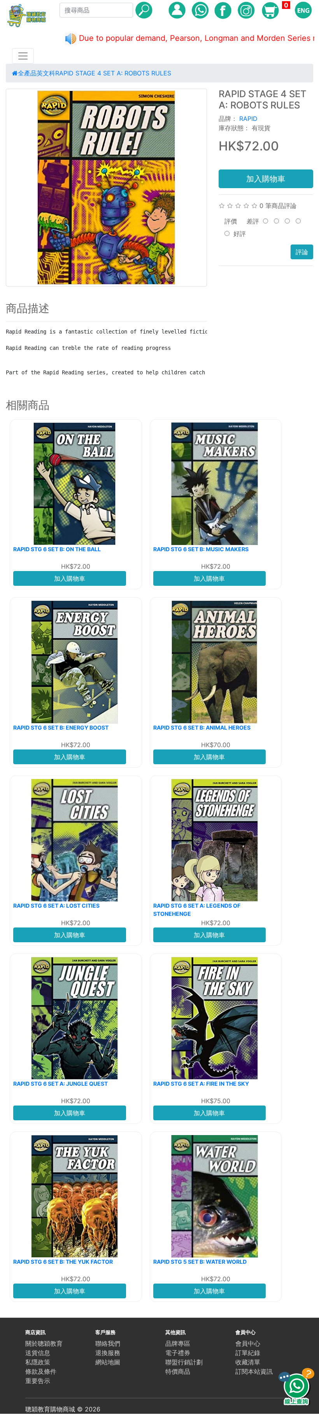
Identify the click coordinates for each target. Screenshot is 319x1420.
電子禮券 (177, 1353)
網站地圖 (107, 1362)
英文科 (46, 73)
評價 (230, 221)
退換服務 (107, 1353)
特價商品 (177, 1371)
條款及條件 (40, 1371)
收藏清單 (247, 1362)
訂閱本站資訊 (254, 1371)
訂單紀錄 (247, 1353)
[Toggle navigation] (23, 56)
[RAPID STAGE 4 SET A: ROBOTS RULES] (106, 187)
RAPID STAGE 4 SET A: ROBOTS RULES (113, 73)
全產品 (27, 73)
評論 (302, 252)
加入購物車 (265, 178)
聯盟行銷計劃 (184, 1362)
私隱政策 (37, 1362)
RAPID (248, 118)
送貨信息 (37, 1353)
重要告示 (37, 1381)
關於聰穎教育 (44, 1343)
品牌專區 (177, 1343)
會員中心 (247, 1343)
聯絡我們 (107, 1343)
